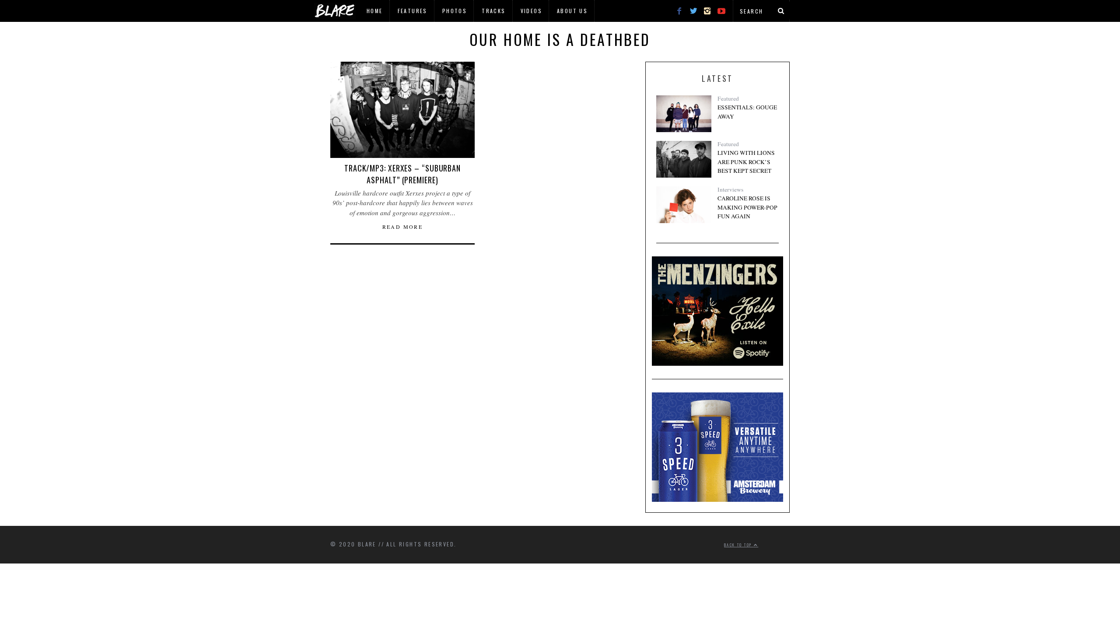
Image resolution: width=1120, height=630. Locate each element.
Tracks (493, 10)
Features (412, 10)
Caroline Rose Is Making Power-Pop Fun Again (747, 207)
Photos (454, 10)
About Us (572, 10)
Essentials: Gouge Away (747, 111)
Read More (402, 226)
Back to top (739, 544)
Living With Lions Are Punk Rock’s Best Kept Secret (746, 162)
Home (375, 10)
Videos (531, 10)
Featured (728, 98)
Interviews (730, 189)
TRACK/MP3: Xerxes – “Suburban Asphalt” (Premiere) (402, 174)
